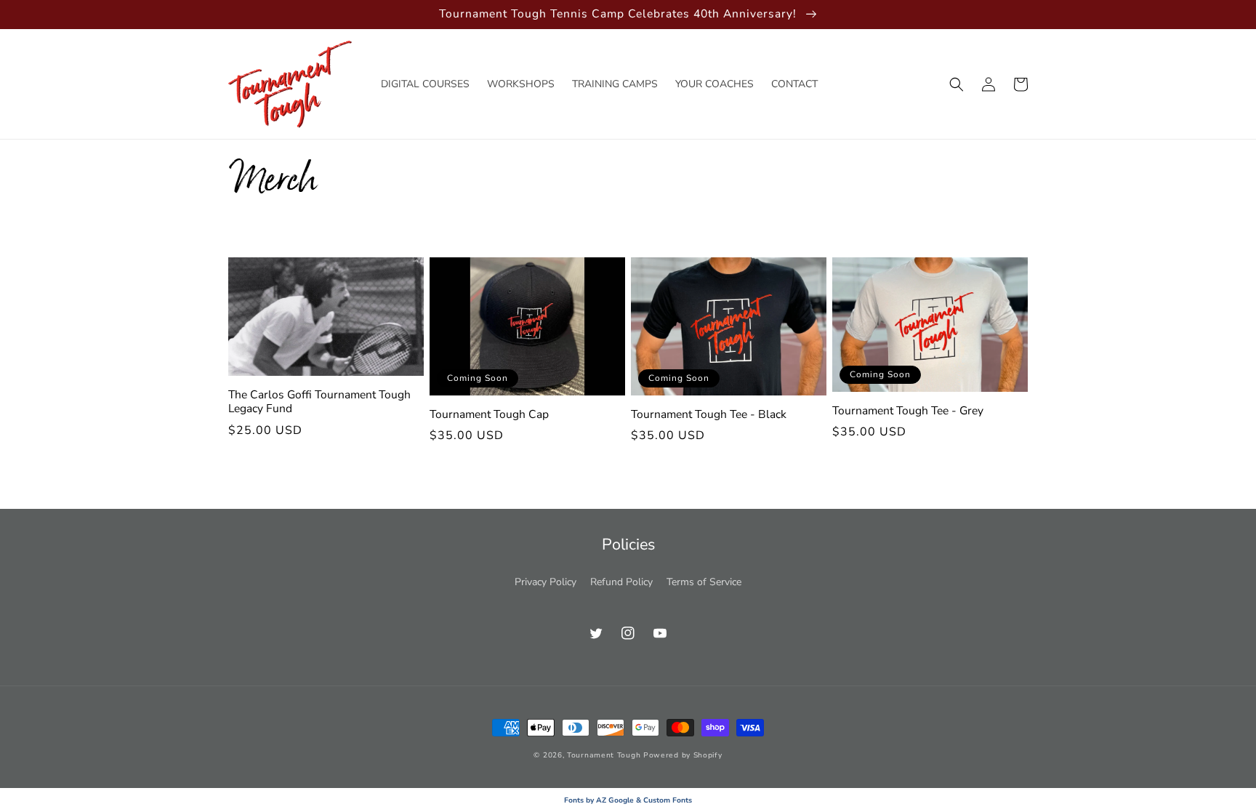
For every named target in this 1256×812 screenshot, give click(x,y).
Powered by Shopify (682, 755)
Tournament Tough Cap (489, 415)
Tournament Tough (603, 755)
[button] (957, 84)
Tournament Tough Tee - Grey (907, 411)
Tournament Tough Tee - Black (708, 415)
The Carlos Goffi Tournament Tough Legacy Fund (319, 402)
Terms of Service (704, 582)
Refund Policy (621, 582)
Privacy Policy (545, 582)
